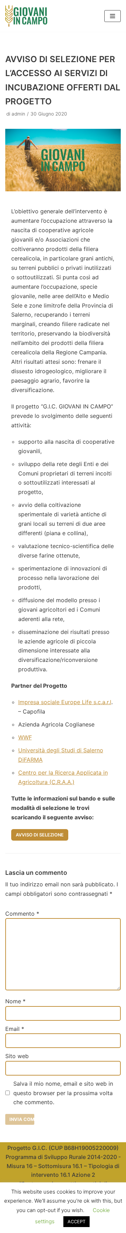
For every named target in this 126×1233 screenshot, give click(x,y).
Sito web (17, 1056)
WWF (25, 737)
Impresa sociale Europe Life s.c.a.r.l (64, 702)
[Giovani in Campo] (26, 16)
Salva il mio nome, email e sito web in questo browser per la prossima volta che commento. (63, 1093)
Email (14, 1028)
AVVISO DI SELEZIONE (40, 834)
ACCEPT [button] (76, 1221)
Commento (22, 913)
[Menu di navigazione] (112, 16)
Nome (15, 1001)
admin (18, 114)
